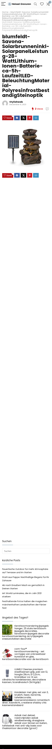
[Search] (35, 4)
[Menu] (3, 4)
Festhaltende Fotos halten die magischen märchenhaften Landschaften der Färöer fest (24, 604)
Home (5, 12)
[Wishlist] (42, 4)
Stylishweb (16, 102)
